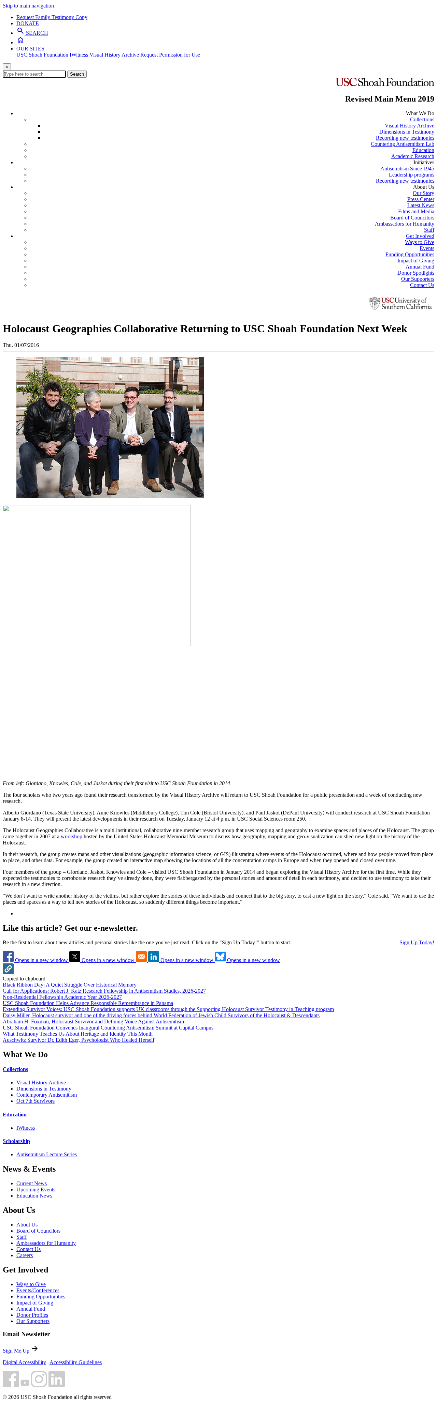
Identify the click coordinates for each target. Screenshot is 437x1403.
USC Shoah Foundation (42, 55)
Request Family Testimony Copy (51, 17)
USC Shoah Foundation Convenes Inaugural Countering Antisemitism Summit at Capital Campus (108, 1028)
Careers (24, 1255)
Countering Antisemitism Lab (402, 144)
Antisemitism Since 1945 (407, 168)
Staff (429, 230)
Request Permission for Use (170, 55)
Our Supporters (417, 279)
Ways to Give (419, 242)
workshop (71, 836)
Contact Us (422, 285)
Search (77, 74)
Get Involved (420, 236)
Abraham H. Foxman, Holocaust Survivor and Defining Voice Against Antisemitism (93, 1021)
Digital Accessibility (24, 1362)
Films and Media (416, 211)
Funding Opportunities (409, 254)
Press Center (420, 199)
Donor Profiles (32, 1315)
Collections (422, 119)
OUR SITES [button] (30, 48)
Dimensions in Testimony (406, 132)
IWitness (79, 55)
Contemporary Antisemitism (46, 1095)
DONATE (27, 23)
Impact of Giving (415, 260)
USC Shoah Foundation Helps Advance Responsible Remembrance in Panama (88, 1003)
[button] (8, 972)
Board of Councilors (412, 217)
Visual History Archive (114, 55)
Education (423, 150)
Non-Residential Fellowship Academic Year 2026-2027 (62, 997)
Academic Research (412, 156)
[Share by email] (142, 960)
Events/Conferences (37, 1290)
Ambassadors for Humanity (404, 224)
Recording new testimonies (405, 138)
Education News (34, 1196)
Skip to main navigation (28, 6)
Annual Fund (420, 267)
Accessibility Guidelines (76, 1362)
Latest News (420, 205)
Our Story (423, 193)
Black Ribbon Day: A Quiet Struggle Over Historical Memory (70, 985)
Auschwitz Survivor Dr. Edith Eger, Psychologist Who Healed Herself (78, 1040)
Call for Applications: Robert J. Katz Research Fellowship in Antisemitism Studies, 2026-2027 (104, 991)
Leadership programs (411, 175)
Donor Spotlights (415, 273)
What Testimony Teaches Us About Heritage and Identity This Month (78, 1034)
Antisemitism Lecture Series (46, 1154)
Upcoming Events (35, 1189)
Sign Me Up (16, 1351)
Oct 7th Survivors (35, 1101)
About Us (27, 1224)
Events (427, 248)
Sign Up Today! (416, 942)
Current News (31, 1183)
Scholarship (16, 1141)
